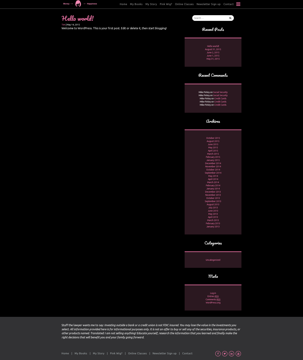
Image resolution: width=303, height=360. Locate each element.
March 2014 (213, 182)
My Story (151, 4)
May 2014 (213, 176)
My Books (136, 4)
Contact (228, 4)
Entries (213, 296)
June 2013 (213, 210)
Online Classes (184, 4)
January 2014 (213, 188)
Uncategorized (213, 260)
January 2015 (213, 160)
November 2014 (213, 166)
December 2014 (213, 163)
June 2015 (213, 144)
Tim (63, 24)
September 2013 (213, 201)
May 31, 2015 (213, 59)
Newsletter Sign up (209, 4)
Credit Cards (220, 98)
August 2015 (213, 141)
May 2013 (213, 214)
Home (123, 4)
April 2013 (213, 217)
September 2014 (213, 173)
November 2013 (213, 195)
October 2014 (213, 169)
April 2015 (213, 150)
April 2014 (213, 179)
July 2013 (213, 207)
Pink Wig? (166, 4)
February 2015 (213, 157)
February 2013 (213, 223)
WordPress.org (213, 302)
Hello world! (78, 18)
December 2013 (213, 192)
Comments (213, 299)
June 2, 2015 (213, 52)
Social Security (220, 92)
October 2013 (213, 198)
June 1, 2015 (213, 55)
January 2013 (213, 226)
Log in (213, 293)
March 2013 (213, 220)
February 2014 (213, 185)
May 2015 (213, 147)
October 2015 (213, 138)
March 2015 (213, 154)
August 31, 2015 (213, 49)
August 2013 (213, 204)
